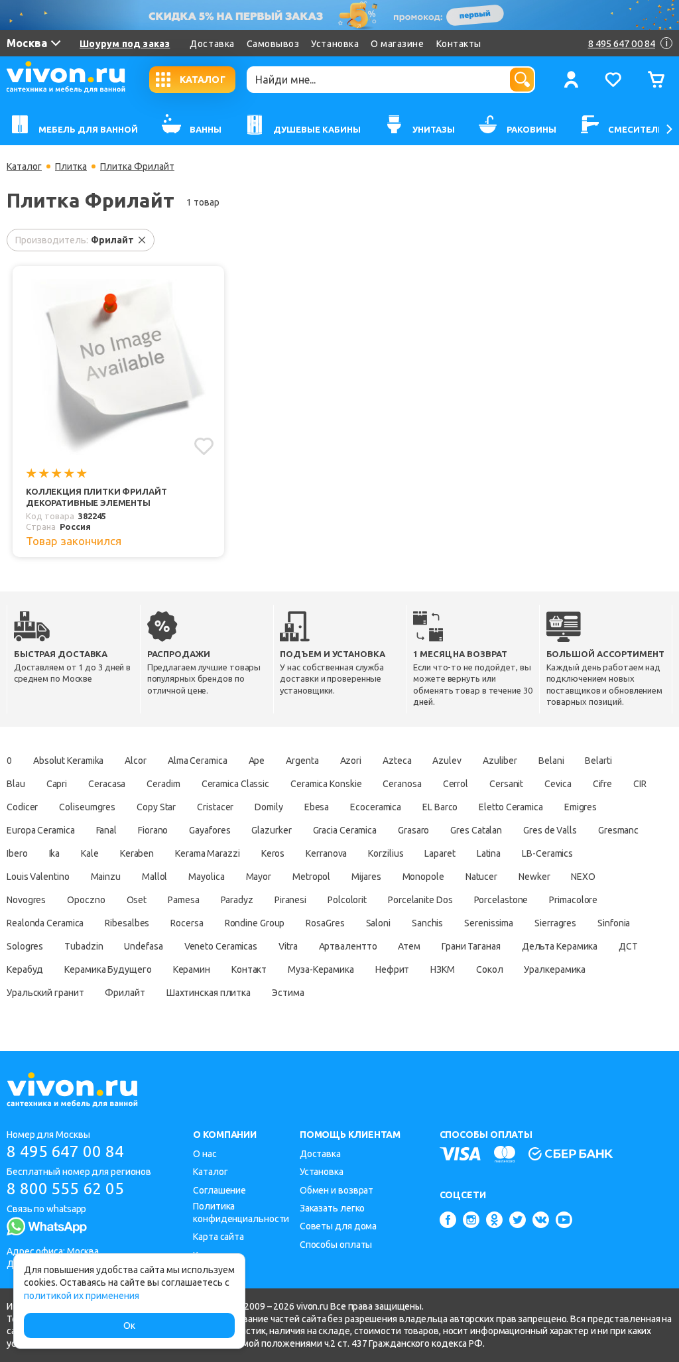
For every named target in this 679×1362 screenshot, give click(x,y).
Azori (351, 760)
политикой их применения (81, 1295)
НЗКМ (442, 969)
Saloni (378, 923)
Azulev (446, 760)
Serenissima (488, 923)
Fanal (106, 830)
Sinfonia (613, 923)
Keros (273, 853)
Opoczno (86, 900)
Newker (534, 876)
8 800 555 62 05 (65, 1189)
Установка (335, 43)
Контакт (249, 969)
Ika (54, 853)
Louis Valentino (38, 876)
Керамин (191, 969)
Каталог (24, 166)
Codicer (22, 807)
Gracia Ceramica (345, 830)
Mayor (259, 876)
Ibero (17, 853)
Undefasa (143, 946)
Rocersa (186, 923)
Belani (551, 760)
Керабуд (25, 969)
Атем (409, 946)
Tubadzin (83, 946)
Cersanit (506, 783)
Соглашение (219, 1190)
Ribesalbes (127, 923)
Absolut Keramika (68, 760)
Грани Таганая (471, 946)
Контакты (458, 43)
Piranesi (290, 900)
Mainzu (106, 876)
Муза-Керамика (321, 969)
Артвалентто (348, 946)
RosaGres (325, 923)
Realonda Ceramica (45, 923)
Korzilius (385, 853)
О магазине (397, 43)
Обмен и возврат (337, 1190)
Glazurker (271, 830)
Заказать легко (332, 1208)
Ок (129, 1325)
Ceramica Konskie (325, 783)
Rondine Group (255, 923)
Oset (137, 900)
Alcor (136, 760)
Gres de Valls (550, 830)
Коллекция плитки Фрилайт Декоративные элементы (96, 497)
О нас (205, 1153)
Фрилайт (125, 992)
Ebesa (317, 807)
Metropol (311, 876)
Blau (16, 783)
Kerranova (326, 853)
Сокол (489, 969)
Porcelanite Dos (420, 900)
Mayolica (206, 876)
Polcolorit (347, 900)
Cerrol (455, 783)
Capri (57, 783)
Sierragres (555, 923)
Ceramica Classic (235, 783)
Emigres (580, 807)
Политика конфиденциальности (241, 1212)
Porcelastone (501, 900)
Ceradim (163, 783)
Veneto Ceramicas (220, 946)
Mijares (366, 876)
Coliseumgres (87, 807)
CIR (640, 783)
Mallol (154, 876)
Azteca (397, 760)
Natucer (481, 876)
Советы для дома (338, 1226)
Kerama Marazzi (207, 853)
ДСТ (628, 946)
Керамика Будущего (107, 969)
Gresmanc (618, 830)
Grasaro (413, 830)
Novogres (26, 900)
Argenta (302, 760)
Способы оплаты (336, 1244)
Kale (90, 853)
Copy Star (156, 807)
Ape (257, 760)
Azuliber (500, 760)
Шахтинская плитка (208, 992)
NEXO (583, 876)
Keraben (137, 853)
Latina (489, 853)
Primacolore (573, 900)
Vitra (288, 946)
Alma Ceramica (197, 760)
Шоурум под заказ (125, 43)
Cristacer (215, 807)
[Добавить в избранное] (204, 446)
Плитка (71, 166)
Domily (268, 807)
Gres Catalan (476, 830)
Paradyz (237, 900)
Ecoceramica (375, 807)
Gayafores (209, 830)
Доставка (212, 43)
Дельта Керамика (560, 946)
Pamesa (183, 900)
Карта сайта (218, 1236)
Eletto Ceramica (511, 807)
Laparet (439, 853)
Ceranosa (402, 783)
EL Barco (440, 807)
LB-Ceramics (547, 853)
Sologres (25, 946)
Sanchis (427, 923)
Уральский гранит (45, 992)
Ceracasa (106, 783)
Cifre (603, 783)
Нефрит (392, 969)
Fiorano (153, 830)
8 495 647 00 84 (65, 1151)
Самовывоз (273, 43)
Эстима (288, 992)
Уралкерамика (555, 969)
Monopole (423, 876)
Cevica (557, 783)
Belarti (598, 760)
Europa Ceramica (41, 830)
